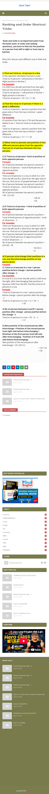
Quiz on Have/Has (20, 604)
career (24, 522)
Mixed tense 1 (18, 585)
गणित (24, 543)
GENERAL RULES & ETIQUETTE (24, 575)
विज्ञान (24, 536)
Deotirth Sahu (10, 33)
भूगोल (24, 546)
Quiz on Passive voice (21, 613)
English (24, 525)
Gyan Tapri (24, 5)
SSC (24, 529)
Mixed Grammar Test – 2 (22, 380)
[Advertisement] (24, 759)
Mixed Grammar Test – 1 (22, 389)
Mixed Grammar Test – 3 (22, 666)
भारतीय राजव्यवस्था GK (24, 518)
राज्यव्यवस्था (24, 550)
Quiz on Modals (19, 723)
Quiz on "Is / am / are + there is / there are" (29, 399)
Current (24, 539)
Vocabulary (24, 532)
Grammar (24, 514)
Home (4, 20)
